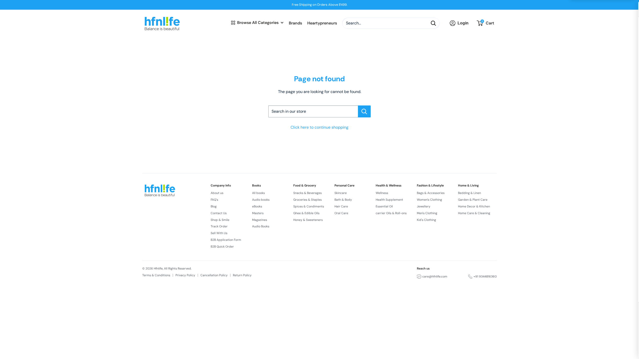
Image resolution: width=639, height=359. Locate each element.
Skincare (340, 193)
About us (217, 193)
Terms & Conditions (156, 275)
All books (258, 193)
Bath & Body (343, 200)
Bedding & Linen (469, 193)
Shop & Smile (220, 220)
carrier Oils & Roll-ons (391, 213)
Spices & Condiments (308, 206)
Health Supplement (389, 200)
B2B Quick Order (222, 247)
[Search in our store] (364, 111)
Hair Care (341, 206)
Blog (214, 206)
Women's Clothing (429, 200)
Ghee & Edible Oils (306, 213)
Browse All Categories (258, 22)
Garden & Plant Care (472, 200)
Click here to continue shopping (319, 127)
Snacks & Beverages (307, 193)
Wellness (382, 193)
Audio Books (260, 226)
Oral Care (341, 213)
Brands (295, 23)
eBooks (257, 206)
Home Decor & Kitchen (474, 206)
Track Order (219, 226)
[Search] (433, 23)
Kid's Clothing (426, 220)
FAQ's (214, 200)
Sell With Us (219, 233)
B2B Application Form (226, 240)
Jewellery (423, 206)
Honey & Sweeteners (308, 220)
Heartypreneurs (322, 23)
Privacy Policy (185, 275)
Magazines (259, 220)
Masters (258, 213)
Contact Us (219, 213)
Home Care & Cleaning (474, 213)
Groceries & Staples (307, 200)
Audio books (261, 200)
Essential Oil (384, 206)
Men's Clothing (427, 213)
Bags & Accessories (431, 193)
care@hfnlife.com (434, 276)
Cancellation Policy (214, 275)
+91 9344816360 (485, 276)
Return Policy (242, 275)
